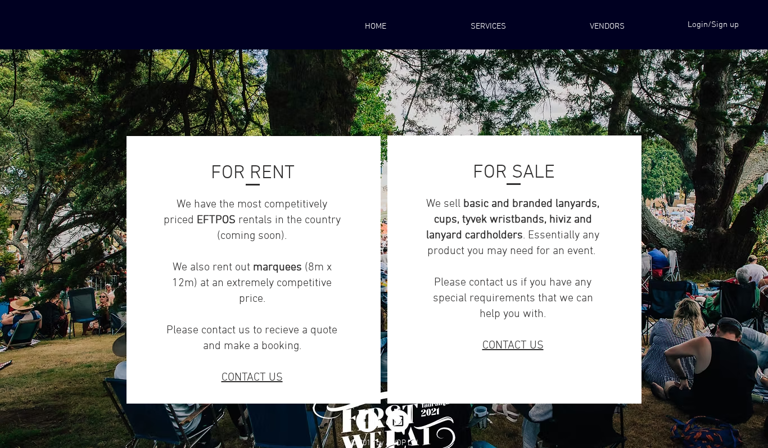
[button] (607, 27)
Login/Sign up (713, 25)
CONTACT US (252, 377)
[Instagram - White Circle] (398, 421)
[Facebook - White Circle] (367, 421)
